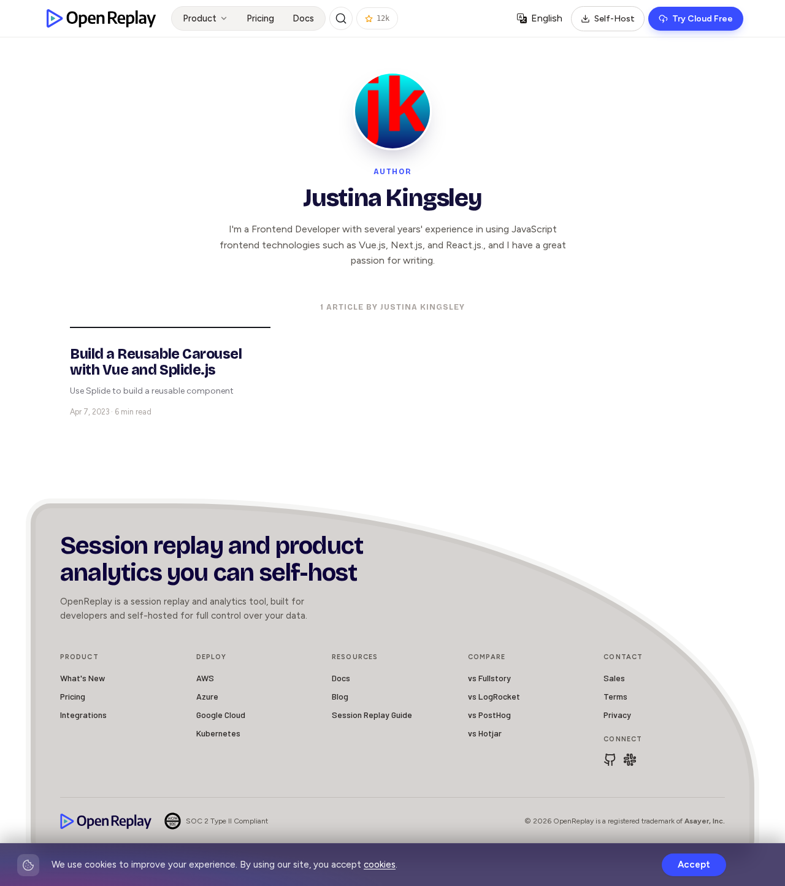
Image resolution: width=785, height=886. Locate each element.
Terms (615, 696)
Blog (340, 696)
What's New (82, 678)
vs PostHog (489, 714)
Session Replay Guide (372, 714)
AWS (205, 678)
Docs (303, 18)
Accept (694, 864)
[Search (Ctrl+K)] (341, 18)
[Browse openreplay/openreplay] (610, 759)
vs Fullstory (489, 678)
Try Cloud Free (702, 18)
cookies (380, 864)
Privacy (617, 714)
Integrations (83, 714)
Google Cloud (220, 714)
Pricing (260, 18)
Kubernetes (218, 733)
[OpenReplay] (106, 821)
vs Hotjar (485, 733)
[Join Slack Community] (630, 759)
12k (383, 18)
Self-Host (614, 18)
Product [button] (199, 18)
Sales (614, 678)
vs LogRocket (494, 696)
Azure (207, 696)
